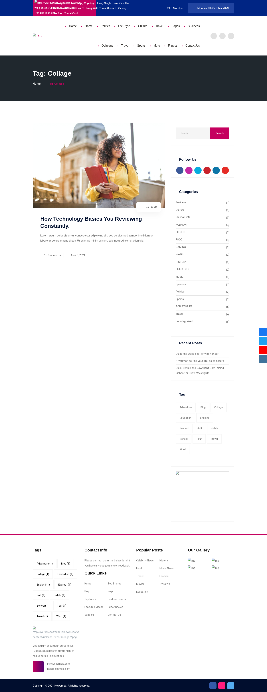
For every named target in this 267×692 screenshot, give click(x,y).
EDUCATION (183, 217)
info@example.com (58, 663)
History (163, 560)
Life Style (124, 26)
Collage (218, 407)
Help (110, 591)
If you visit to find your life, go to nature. (200, 361)
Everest (184, 428)
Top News (90, 599)
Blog (203, 407)
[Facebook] (214, 36)
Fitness (172, 45)
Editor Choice (115, 607)
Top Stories (114, 583)
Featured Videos (94, 607)
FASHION (181, 224)
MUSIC (180, 276)
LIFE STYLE (182, 269)
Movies (140, 583)
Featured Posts (117, 599)
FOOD (179, 239)
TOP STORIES (184, 306)
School (184, 438)
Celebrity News (145, 560)
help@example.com (58, 668)
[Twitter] (222, 36)
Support (89, 614)
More (156, 45)
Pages (175, 26)
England (204, 417)
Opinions (107, 45)
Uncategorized (184, 321)
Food (139, 568)
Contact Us (192, 45)
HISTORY (181, 261)
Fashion (164, 576)
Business (194, 26)
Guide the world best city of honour (197, 353)
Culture (142, 26)
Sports (141, 45)
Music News (166, 568)
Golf (199, 428)
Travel (159, 26)
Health (179, 254)
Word (183, 449)
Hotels (215, 428)
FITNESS (181, 232)
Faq (86, 591)
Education (185, 417)
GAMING (181, 247)
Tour (199, 438)
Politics (105, 26)
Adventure (186, 407)
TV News (164, 583)
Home (73, 26)
